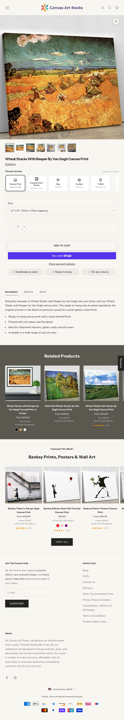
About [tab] (43, 291)
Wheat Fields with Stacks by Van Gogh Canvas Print (101, 408)
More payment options (62, 264)
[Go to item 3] (30, 147)
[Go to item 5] (51, 147)
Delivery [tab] (28, 291)
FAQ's (86, 576)
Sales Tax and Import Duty (98, 594)
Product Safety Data (94, 621)
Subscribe (17, 603)
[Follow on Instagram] (15, 677)
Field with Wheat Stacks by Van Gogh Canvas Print (62, 408)
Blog (85, 570)
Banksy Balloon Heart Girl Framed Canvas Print (62, 510)
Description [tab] (11, 291)
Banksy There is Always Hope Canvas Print (24, 510)
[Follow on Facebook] (6, 677)
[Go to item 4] (40, 147)
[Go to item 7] (71, 147)
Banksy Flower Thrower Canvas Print (100, 510)
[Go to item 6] (61, 147)
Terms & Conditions (94, 616)
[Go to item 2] (20, 147)
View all (62, 542)
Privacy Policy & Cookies (97, 600)
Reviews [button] (121, 363)
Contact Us (89, 582)
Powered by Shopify (74, 696)
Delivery (88, 588)
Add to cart (62, 245)
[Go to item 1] (9, 147)
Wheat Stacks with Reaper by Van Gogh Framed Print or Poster (23, 409)
